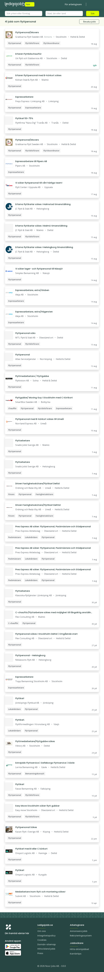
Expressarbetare (24, 96)
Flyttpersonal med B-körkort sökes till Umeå (39, 419)
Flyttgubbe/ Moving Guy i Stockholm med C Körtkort (44, 397)
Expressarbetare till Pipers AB (31, 161)
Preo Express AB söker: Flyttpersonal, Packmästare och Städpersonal (53, 526)
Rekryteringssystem (81, 935)
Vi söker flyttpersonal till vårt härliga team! (38, 182)
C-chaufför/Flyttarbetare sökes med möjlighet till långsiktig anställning (53, 612)
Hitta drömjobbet (79, 949)
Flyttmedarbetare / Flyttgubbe (32, 376)
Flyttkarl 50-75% (24, 118)
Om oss (41, 931)
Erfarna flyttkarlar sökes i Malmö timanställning (41, 225)
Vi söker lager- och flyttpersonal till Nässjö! (39, 268)
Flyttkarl (19, 698)
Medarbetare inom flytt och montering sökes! (40, 891)
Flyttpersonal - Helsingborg (30, 655)
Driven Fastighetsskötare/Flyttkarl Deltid (37, 483)
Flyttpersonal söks (25, 333)
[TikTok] (23, 966)
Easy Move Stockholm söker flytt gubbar (37, 805)
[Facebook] (18, 966)
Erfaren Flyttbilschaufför (28, 53)
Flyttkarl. (20, 719)
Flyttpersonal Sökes (26, 827)
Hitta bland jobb (46, 948)
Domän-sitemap (46, 944)
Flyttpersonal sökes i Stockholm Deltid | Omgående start (46, 633)
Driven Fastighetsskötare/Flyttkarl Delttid (38, 505)
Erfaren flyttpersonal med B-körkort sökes (38, 75)
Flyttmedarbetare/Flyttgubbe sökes (35, 741)
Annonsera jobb (78, 931)
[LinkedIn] (12, 966)
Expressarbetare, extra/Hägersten (34, 311)
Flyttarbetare (22, 440)
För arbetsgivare (73, 4)
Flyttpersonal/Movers (27, 32)
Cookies (41, 940)
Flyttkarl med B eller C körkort (31, 848)
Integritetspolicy (46, 935)
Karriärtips (75, 953)
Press (40, 953)
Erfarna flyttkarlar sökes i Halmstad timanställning (43, 204)
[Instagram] (7, 966)
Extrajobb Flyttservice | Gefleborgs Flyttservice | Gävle (44, 762)
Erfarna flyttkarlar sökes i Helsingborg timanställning (44, 247)
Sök (93, 13)
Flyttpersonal (22, 354)
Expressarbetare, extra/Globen (32, 290)
